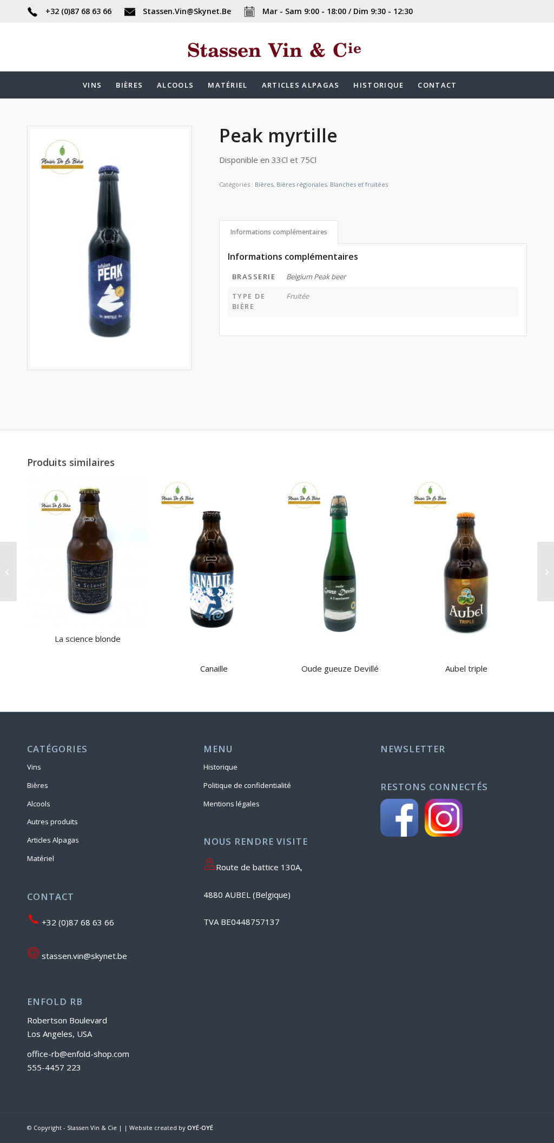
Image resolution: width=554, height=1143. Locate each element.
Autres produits (52, 821)
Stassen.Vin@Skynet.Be (187, 11)
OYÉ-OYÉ (200, 1128)
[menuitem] (92, 84)
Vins (34, 767)
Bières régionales (301, 184)
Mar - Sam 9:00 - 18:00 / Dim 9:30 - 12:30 (336, 11)
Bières (264, 184)
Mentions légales (231, 804)
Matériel (40, 858)
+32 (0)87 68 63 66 (78, 11)
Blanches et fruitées (359, 184)
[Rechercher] (471, 84)
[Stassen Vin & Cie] (277, 63)
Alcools (38, 804)
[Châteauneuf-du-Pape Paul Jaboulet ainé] (8, 571)
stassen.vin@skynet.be (83, 955)
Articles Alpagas (53, 840)
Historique (220, 767)
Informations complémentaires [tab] (278, 232)
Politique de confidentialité (247, 785)
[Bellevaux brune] (545, 571)
